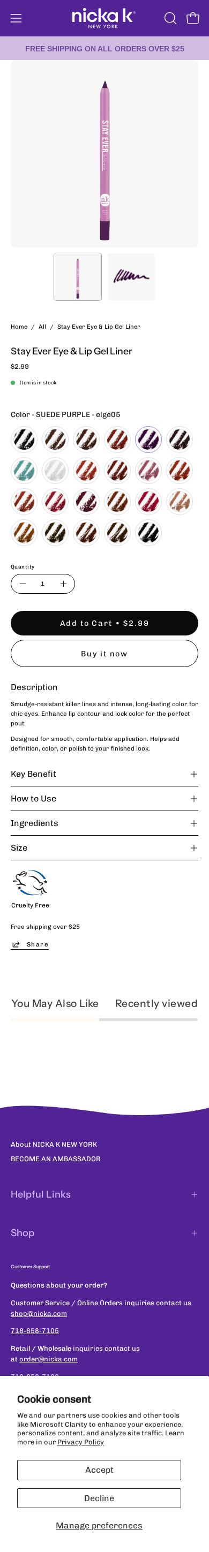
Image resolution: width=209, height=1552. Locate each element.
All (42, 326)
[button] (169, 18)
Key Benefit (33, 774)
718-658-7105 (35, 1331)
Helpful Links (41, 1194)
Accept (99, 1470)
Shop (22, 1233)
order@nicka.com (48, 1359)
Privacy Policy (80, 1442)
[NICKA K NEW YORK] (104, 18)
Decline (99, 1498)
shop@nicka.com (39, 1313)
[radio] (24, 439)
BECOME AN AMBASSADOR (56, 1159)
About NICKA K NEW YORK (54, 1144)
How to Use (33, 798)
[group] (104, 48)
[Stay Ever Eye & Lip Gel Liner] (78, 277)
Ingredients (34, 823)
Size (19, 848)
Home (19, 326)
